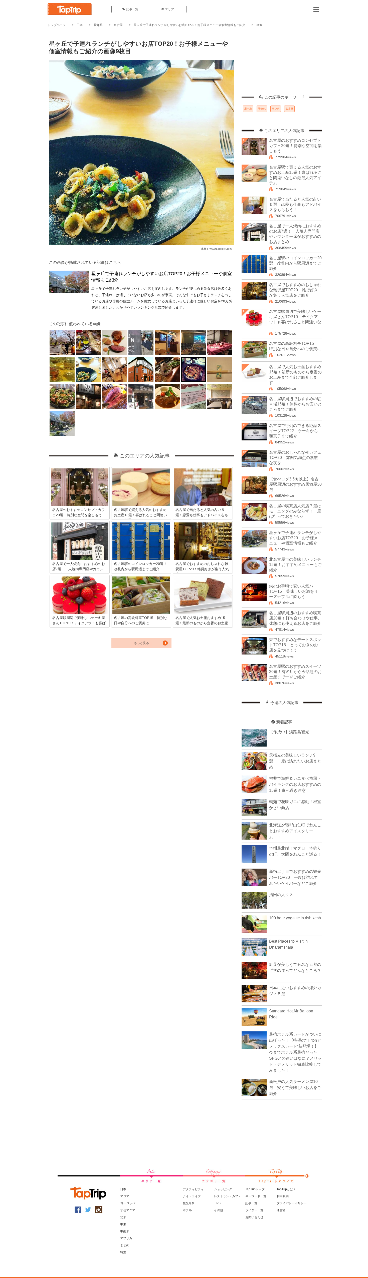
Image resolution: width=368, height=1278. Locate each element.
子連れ (262, 108)
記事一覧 (132, 9)
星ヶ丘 (248, 108)
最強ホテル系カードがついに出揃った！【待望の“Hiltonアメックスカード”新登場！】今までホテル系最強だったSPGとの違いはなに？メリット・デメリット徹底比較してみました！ (295, 1052)
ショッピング (223, 1189)
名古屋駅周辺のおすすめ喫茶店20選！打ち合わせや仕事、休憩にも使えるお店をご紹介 (295, 618)
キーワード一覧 (255, 1196)
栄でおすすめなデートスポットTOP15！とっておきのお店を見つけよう (295, 644)
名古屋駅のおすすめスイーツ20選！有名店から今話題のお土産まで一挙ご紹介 (295, 671)
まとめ (124, 1245)
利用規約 (283, 1196)
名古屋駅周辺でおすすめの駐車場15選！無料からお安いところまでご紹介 (295, 404)
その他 (218, 1210)
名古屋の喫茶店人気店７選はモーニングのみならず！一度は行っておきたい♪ (295, 511)
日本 (80, 25)
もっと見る (141, 643)
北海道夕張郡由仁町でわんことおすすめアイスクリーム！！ (295, 831)
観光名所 (189, 1203)
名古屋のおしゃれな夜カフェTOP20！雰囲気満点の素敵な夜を (295, 457)
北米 (123, 1217)
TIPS (217, 1203)
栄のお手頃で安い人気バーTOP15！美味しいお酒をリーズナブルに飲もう (293, 591)
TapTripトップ (255, 1189)
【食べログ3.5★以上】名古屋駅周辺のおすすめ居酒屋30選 (295, 484)
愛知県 (98, 25)
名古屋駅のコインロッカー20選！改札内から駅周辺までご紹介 (295, 263)
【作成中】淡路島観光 (289, 732)
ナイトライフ (192, 1196)
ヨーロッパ (127, 1203)
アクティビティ (193, 1189)
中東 (123, 1224)
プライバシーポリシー (292, 1203)
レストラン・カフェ (227, 1196)
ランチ (275, 108)
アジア (124, 1196)
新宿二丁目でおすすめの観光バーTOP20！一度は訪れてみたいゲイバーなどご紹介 (295, 877)
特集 (123, 1252)
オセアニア (127, 1210)
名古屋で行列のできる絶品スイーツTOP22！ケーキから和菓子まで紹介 (295, 430)
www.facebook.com (221, 248)
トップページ (57, 25)
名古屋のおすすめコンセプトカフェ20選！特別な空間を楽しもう (295, 145)
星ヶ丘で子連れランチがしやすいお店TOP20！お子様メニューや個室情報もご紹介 (189, 25)
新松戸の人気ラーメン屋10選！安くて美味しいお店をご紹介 (295, 1087)
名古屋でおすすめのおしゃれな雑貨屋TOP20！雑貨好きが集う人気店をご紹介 (295, 290)
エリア (169, 9)
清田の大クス (281, 895)
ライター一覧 (254, 1210)
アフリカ (126, 1238)
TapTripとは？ (286, 1189)
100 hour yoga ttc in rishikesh (295, 918)
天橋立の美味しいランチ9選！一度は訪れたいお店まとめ (295, 761)
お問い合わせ (254, 1217)
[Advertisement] (282, 64)
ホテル (187, 1210)
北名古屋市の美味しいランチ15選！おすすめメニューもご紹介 (295, 564)
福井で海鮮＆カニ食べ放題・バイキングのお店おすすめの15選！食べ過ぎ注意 (295, 784)
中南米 (124, 1231)
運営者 (281, 1210)
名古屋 (118, 25)
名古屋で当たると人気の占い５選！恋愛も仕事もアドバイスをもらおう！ (295, 204)
